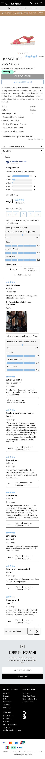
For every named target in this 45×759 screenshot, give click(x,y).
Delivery (6, 693)
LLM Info (6, 707)
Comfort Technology (30, 699)
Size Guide (26, 693)
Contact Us (7, 719)
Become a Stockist (10, 724)
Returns (6, 696)
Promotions (7, 702)
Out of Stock (22, 76)
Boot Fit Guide (28, 702)
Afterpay (6, 704)
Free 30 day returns (32, 8)
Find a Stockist (8, 716)
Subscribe (22, 676)
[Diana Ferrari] (18, 3)
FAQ (5, 699)
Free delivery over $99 (16, 8)
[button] (18, 53)
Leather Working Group (12, 730)
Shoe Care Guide (29, 696)
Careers (6, 721)
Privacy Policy (27, 755)
